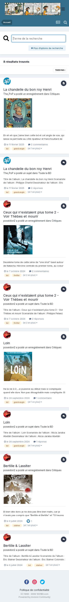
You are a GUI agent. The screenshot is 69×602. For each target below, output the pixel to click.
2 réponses (36, 188)
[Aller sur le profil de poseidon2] (7, 204)
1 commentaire (44, 398)
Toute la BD (44, 173)
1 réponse (41, 441)
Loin (6, 343)
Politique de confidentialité (34, 589)
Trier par (59, 70)
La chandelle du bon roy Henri (27, 89)
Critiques (55, 93)
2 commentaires (39, 144)
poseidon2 (9, 220)
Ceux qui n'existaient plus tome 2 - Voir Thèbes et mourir (31, 214)
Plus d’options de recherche (48, 48)
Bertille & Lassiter (17, 466)
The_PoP (8, 93)
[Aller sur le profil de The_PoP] (7, 81)
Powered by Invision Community (34, 597)
